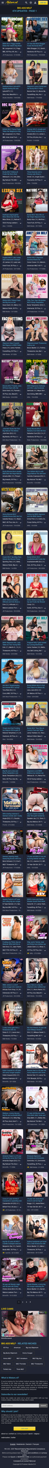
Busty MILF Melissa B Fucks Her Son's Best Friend (10, 174)
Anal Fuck (13, 137)
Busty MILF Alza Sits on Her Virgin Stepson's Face (36, 216)
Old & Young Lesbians (10, 223)
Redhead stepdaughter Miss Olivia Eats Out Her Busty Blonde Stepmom (11, 217)
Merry (16, 305)
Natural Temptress (20, 219)
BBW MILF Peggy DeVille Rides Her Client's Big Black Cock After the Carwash (12, 46)
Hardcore (30, 52)
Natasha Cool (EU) (33, 433)
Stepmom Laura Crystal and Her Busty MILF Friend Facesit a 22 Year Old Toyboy (36, 89)
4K (13, 52)
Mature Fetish (7, 308)
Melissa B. (6, 177)
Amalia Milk (7, 476)
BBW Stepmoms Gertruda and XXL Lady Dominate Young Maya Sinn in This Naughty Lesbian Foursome (36, 389)
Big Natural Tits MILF (10, 180)
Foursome (30, 180)
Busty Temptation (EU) (35, 305)
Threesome (31, 351)
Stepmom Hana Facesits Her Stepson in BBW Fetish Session (12, 345)
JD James (6, 262)
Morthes (41, 219)
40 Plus (8, 52)
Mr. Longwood (8, 48)
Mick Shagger (32, 48)
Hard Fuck (6, 265)
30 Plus (37, 223)
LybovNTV (6, 91)
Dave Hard (6, 305)
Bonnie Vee (31, 91)
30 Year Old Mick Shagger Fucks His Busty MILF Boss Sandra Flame (36, 46)
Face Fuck (30, 223)
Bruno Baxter (43, 91)
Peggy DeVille (21, 48)
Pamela (16, 390)
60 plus (35, 137)
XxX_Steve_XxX (19, 177)
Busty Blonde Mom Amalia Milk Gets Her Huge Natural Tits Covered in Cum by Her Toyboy (12, 474)
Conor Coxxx (31, 262)
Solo (4, 94)
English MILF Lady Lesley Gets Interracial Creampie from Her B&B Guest (12, 259)
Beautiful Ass (14, 94)
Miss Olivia (6, 219)
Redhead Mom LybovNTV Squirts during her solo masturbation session (11, 88)
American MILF (32, 265)
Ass (7, 94)
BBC (4, 52)
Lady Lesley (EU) (19, 262)
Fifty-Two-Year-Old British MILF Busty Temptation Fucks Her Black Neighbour (36, 302)
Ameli (29, 177)
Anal (7, 137)
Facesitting (31, 94)
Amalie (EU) (31, 134)
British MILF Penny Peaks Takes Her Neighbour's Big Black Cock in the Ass (12, 131)
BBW (37, 394)
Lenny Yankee (15, 348)
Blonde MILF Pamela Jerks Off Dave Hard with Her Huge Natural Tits (12, 388)
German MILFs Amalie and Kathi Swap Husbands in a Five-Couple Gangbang (36, 131)
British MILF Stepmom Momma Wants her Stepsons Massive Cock (35, 259)
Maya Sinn (41, 390)
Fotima (42, 348)
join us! (43, 3)
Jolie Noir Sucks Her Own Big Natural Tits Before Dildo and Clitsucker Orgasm (11, 432)
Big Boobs (6, 437)
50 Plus (30, 137)
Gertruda (30, 390)
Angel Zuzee (39, 177)
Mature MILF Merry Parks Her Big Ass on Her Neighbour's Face (12, 302)
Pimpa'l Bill (19, 476)
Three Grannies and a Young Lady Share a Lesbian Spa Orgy (34, 174)
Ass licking (31, 394)
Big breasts (6, 479)
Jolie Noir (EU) (8, 433)
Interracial (30, 308)
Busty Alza (31, 219)
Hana (5, 348)
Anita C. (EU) (43, 134)
